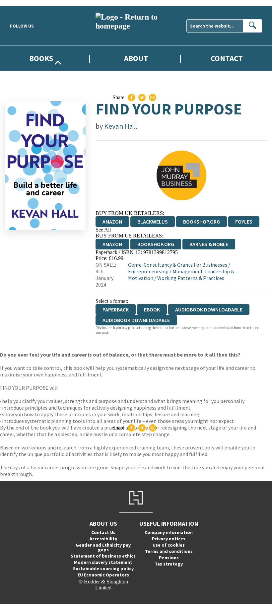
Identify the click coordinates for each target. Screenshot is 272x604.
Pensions (169, 558)
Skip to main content (21, 3)
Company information (169, 532)
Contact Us (103, 532)
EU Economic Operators (103, 575)
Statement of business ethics (103, 556)
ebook (152, 309)
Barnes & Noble (208, 244)
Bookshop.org (201, 221)
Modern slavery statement (103, 562)
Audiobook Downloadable (208, 309)
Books (41, 58)
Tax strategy (169, 564)
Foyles (243, 221)
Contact (227, 58)
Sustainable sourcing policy (103, 568)
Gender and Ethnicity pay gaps (103, 547)
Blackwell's (152, 221)
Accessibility (103, 539)
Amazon (112, 221)
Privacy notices (168, 539)
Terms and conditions (169, 551)
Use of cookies (169, 545)
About (136, 58)
